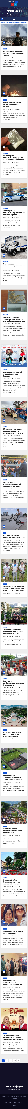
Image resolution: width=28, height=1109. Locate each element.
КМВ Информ (14, 11)
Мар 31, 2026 (7, 58)
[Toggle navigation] (14, 19)
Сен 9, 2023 (7, 435)
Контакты (14, 1105)
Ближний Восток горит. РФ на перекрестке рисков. (13, 105)
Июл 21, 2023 (7, 593)
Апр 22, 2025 (7, 162)
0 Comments (17, 58)
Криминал (5, 153)
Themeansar (14, 1098)
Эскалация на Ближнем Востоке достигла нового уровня (13, 53)
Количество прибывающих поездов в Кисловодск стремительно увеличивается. (13, 685)
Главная (5, 1102)
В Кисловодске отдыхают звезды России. (13, 932)
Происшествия (16, 1102)
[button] (25, 18)
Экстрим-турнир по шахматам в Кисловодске (13, 536)
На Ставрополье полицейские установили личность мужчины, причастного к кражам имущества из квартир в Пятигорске (13, 216)
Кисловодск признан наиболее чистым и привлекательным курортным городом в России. (12, 736)
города (22, 1102)
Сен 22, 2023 (7, 378)
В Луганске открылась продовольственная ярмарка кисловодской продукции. (13, 432)
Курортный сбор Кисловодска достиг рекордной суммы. (11, 882)
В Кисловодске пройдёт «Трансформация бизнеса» (13, 374)
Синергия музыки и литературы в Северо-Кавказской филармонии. (13, 1038)
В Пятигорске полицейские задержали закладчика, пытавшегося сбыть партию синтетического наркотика (14, 161)
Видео (4, 532)
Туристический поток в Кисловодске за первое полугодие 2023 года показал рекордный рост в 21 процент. (13, 634)
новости (5, 48)
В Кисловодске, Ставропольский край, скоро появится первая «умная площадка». (12, 778)
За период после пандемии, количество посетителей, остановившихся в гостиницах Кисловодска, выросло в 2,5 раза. (13, 834)
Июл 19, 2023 (7, 886)
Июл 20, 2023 (7, 739)
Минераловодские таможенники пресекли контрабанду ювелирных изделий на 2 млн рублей (13, 320)
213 (15, 1061)
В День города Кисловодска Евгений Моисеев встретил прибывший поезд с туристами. (12, 486)
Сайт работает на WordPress (9, 1096)
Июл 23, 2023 (7, 540)
